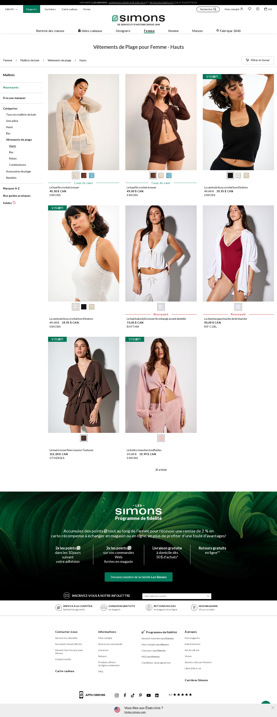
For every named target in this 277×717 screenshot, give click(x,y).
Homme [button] (173, 31)
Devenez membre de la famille (138, 577)
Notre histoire (192, 644)
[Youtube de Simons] (149, 695)
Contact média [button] (63, 659)
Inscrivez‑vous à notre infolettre (101, 595)
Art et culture (192, 650)
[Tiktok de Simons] (132, 695)
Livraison (103, 650)
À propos (191, 631)
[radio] (75, 175)
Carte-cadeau (69, 9)
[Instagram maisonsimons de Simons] (117, 695)
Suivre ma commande (110, 644)
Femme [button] (149, 31)
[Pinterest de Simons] (140, 695)
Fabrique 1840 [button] (230, 31)
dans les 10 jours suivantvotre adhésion (68, 555)
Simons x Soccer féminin (198, 662)
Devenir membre (158, 638)
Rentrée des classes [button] (50, 31)
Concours (154, 650)
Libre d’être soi (193, 668)
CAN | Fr (9, 9)
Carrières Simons (196, 680)
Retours (102, 656)
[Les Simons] (138, 510)
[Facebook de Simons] (125, 695)
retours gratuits (162, 2)
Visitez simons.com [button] (135, 712)
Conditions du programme (156, 662)
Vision (86, 9)
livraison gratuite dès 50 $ (127, 2)
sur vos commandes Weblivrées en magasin (118, 555)
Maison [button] (197, 31)
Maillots (9, 75)
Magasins (31, 9)
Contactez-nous (66, 631)
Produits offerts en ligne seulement (109, 664)
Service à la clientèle (66, 637)
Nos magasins (192, 637)
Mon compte (232, 9)
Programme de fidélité (138, 518)
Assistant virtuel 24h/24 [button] (68, 644)
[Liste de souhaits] (249, 9)
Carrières (50, 9)
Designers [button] (123, 31)
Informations (107, 631)
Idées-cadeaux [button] (92, 31)
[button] (208, 10)
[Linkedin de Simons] (157, 695)
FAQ (100, 671)
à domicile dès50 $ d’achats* (167, 552)
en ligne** (212, 550)
